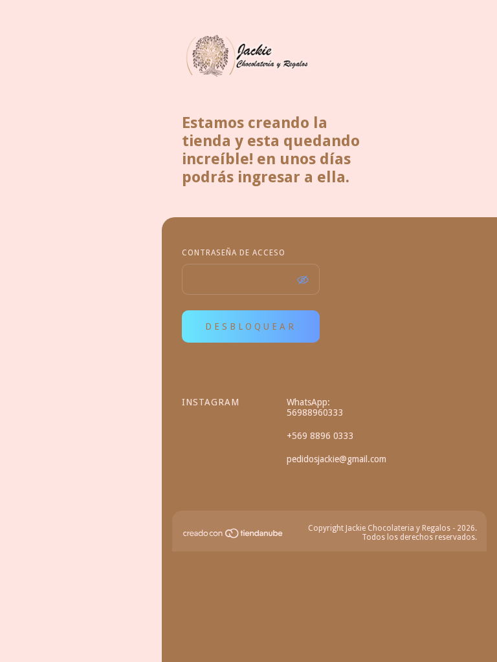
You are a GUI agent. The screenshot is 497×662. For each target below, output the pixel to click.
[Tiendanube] (233, 536)
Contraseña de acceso (233, 252)
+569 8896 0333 (320, 436)
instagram (198, 402)
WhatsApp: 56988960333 (315, 407)
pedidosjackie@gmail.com (336, 459)
